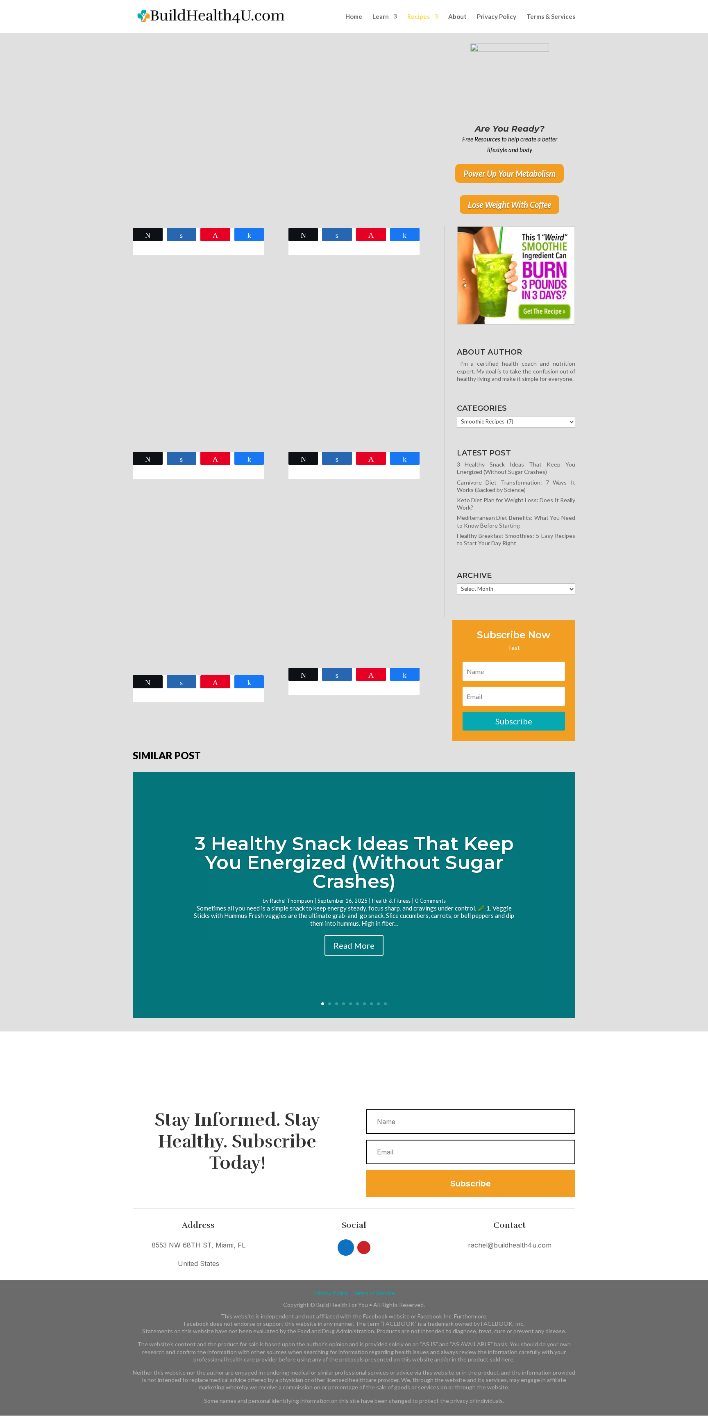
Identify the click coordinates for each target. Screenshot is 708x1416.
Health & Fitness (391, 900)
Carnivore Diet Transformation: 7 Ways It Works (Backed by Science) (516, 486)
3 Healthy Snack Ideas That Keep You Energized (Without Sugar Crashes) (516, 468)
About (457, 17)
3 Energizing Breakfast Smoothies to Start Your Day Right (195, 596)
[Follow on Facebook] (346, 1247)
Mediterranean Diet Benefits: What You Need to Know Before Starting (516, 521)
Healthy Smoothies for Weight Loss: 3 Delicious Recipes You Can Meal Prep (348, 149)
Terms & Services (550, 17)
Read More (354, 945)
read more (153, 212)
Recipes (418, 17)
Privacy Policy (496, 17)
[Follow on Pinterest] (363, 1247)
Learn (380, 17)
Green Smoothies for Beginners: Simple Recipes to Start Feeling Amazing (352, 373)
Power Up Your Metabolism (509, 173)
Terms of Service (373, 1292)
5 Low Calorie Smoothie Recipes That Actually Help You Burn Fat (192, 373)
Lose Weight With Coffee (509, 204)
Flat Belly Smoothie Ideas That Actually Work (345, 593)
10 (385, 1003)
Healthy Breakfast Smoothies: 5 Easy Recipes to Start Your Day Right (198, 149)
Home (353, 17)
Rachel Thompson (291, 900)
